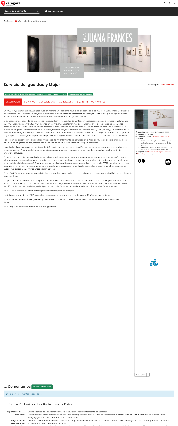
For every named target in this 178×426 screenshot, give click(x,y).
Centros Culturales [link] (44, 94)
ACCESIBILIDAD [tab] (47, 102)
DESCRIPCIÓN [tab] (13, 102)
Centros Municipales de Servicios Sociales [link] (20, 94)
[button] (164, 3)
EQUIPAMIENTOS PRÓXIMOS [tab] (91, 102)
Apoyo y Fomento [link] (59, 94)
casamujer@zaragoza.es (160, 136)
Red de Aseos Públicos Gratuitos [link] (80, 94)
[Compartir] (148, 375)
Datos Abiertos (167, 84)
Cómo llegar (141, 154)
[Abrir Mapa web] (174, 3)
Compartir (141, 375)
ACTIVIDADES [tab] (66, 102)
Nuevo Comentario (42, 386)
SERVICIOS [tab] (29, 102)
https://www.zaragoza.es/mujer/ (158, 152)
